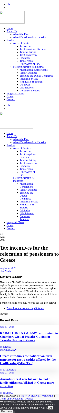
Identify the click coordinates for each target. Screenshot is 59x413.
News (7, 346)
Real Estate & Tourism (31, 81)
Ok (50, 408)
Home (10, 28)
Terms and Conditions (11, 398)
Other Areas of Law (30, 63)
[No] (14, 412)
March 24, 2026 (8, 349)
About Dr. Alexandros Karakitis (29, 37)
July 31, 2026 (7, 326)
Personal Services (29, 78)
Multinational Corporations (34, 69)
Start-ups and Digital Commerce (36, 75)
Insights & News (15, 93)
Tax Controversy (28, 55)
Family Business (28, 72)
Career (10, 96)
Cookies (29, 398)
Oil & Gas (25, 84)
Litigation (25, 58)
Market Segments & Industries (28, 66)
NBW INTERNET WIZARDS (37, 395)
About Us (12, 31)
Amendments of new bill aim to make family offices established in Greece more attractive (27, 382)
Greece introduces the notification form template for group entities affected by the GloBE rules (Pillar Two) (28, 359)
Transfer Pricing (28, 52)
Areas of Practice (22, 43)
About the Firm (21, 34)
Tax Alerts (5, 271)
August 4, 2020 (8, 268)
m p (2, 346)
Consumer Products (30, 90)
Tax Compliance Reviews (33, 49)
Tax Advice (26, 46)
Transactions (26, 60)
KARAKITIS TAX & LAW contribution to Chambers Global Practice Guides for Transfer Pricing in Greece (29, 336)
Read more (6, 411)
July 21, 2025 (7, 372)
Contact (11, 99)
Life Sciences (27, 87)
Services (11, 40)
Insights (8, 392)
